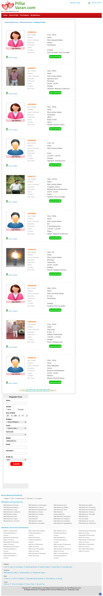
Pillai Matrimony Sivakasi (36, 514)
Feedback (21, 578)
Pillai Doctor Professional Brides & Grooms (36, 550)
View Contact (12, 58)
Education (30, 498)
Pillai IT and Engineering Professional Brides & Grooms (61, 556)
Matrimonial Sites (26, 22)
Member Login (75, 3)
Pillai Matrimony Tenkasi (36, 512)
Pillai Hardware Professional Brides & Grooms (62, 550)
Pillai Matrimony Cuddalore (62, 518)
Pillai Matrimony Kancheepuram (33, 517)
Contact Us (92, 21)
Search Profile (13, 15)
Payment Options (44, 567)
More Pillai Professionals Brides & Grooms (86, 550)
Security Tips (41, 584)
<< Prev (22, 390)
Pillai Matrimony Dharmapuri (62, 516)
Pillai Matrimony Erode (10, 516)
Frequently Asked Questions (34, 578)
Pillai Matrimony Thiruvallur (87, 514)
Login (11, 567)
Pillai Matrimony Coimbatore (11, 512)
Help (14, 578)
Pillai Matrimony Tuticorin (36, 507)
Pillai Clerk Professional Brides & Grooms (36, 545)
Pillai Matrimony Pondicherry (87, 523)
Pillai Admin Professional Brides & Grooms (10, 539)
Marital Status (20, 498)
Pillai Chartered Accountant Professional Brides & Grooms (37, 533)
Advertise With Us (25, 572)
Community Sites (67, 567)
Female (21, 409)
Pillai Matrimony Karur (60, 505)
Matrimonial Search (31, 567)
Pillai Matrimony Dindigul (61, 507)
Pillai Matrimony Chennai (10, 505)
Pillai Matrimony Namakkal (36, 523)
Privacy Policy (30, 584)
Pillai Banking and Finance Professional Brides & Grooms (11, 549)
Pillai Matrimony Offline (11, 572)
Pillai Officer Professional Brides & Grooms (86, 545)
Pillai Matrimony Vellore (35, 521)
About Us (7, 584)
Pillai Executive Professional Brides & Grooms (62, 545)
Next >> (53, 390)
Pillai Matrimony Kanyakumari (37, 509)
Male (9, 409)
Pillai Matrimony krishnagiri (62, 521)
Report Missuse (50, 578)
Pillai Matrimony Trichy (10, 509)
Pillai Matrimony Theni (60, 509)
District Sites (56, 567)
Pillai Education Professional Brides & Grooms (37, 554)
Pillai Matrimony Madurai (10, 507)
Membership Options (39, 572)
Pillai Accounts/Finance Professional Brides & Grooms (10, 533)
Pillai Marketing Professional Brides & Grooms (87, 532)
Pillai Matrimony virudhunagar (37, 505)
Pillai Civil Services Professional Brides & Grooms (35, 540)
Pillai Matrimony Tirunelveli (11, 521)
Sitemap (59, 578)
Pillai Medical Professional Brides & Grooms (86, 536)
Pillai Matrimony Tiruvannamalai (83, 517)
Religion (6, 498)
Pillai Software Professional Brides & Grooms (87, 541)
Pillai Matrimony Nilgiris (86, 505)
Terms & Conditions (18, 584)
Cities (12, 498)
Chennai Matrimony (11, 22)
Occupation (38, 498)
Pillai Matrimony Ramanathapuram (59, 513)
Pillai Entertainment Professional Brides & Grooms (60, 540)
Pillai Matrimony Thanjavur (87, 512)
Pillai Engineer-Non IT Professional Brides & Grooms (60, 533)
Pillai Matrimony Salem (10, 514)
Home (5, 15)
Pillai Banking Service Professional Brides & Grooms (9, 556)
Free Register (24, 15)
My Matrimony (35, 15)
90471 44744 (96, 3)
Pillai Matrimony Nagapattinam (63, 523)
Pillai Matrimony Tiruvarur (86, 521)
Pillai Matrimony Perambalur (87, 507)
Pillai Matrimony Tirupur (10, 518)
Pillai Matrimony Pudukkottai (87, 509)
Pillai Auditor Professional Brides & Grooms (10, 543)
